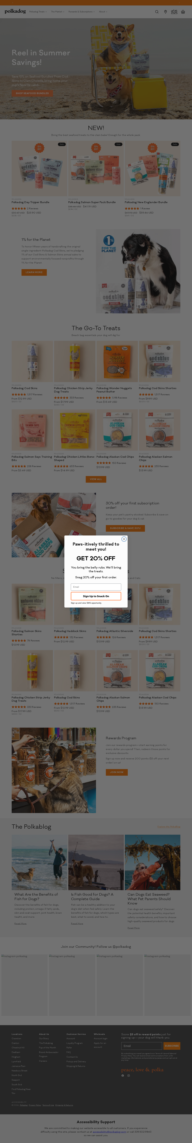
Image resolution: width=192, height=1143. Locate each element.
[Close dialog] (124, 539)
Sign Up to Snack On (96, 596)
